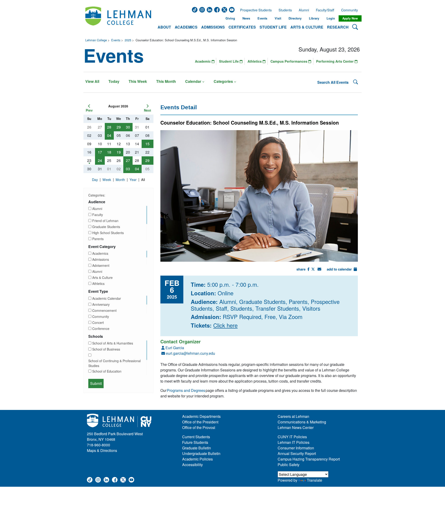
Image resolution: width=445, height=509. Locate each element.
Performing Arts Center (335, 61)
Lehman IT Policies (293, 442)
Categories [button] (223, 81)
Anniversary (101, 304)
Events (262, 18)
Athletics (255, 61)
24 (100, 160)
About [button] (164, 27)
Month (121, 179)
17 (100, 152)
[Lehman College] (118, 18)
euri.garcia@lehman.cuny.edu (190, 353)
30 (128, 127)
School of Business (106, 349)
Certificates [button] (242, 27)
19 (119, 152)
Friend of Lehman (105, 220)
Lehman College (96, 40)
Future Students (195, 442)
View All (92, 81)
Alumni (304, 9)
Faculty (97, 214)
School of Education (106, 371)
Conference (100, 328)
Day (95, 179)
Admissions (100, 259)
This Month (166, 81)
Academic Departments (201, 416)
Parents (98, 238)
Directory (295, 18)
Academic (203, 61)
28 (109, 127)
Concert (98, 322)
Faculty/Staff (325, 9)
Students (285, 9)
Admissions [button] (213, 27)
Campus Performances (289, 61)
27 (128, 160)
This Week (138, 81)
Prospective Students (254, 9)
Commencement (104, 310)
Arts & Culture (102, 277)
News (246, 18)
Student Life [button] (273, 27)
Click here (225, 325)
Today (113, 81)
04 (109, 135)
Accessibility (192, 464)
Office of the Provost (198, 427)
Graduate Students (106, 226)
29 (119, 127)
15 (147, 143)
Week (107, 179)
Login (331, 18)
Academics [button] (186, 27)
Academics (100, 253)
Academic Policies (197, 459)
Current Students (196, 436)
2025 (128, 40)
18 (109, 152)
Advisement (100, 265)
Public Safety (288, 464)
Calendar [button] (193, 81)
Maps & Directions (102, 450)
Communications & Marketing (302, 422)
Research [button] (338, 27)
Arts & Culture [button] (306, 27)
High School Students (108, 232)
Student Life (229, 61)
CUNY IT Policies (292, 436)
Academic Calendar (106, 298)
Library (314, 18)
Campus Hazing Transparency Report (309, 459)
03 (128, 168)
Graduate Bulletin (196, 448)
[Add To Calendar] (355, 269)
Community (351, 9)
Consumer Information (296, 448)
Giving (230, 18)
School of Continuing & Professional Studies (114, 363)
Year (133, 179)
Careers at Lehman (293, 416)
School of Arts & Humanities (112, 343)
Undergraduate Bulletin (201, 453)
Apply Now (350, 18)
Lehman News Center (296, 427)
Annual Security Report (297, 453)
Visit (278, 18)
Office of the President (200, 422)
